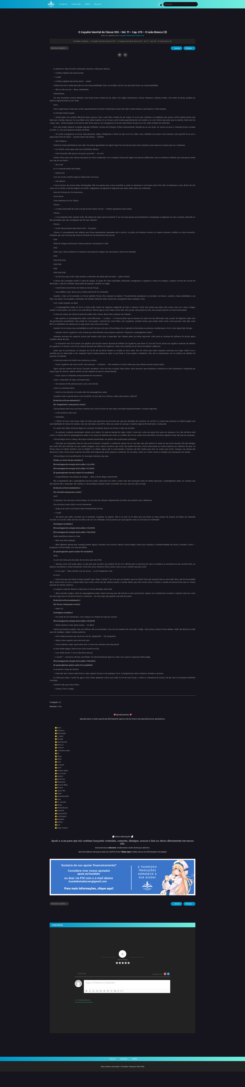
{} (118, 991)
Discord (112, 848)
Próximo (188, 48)
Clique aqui (126, 852)
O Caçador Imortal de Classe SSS (131, 36)
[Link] (115, 991)
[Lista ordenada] (100, 991)
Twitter (134, 1059)
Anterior (177, 48)
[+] (121, 991)
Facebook (123, 1059)
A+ (120, 55)
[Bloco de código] (111, 991)
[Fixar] (97, 991)
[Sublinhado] (93, 991)
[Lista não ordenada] (104, 991)
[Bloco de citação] (108, 991)
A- (125, 55)
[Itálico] (90, 991)
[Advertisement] (122, 21)
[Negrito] (86, 991)
